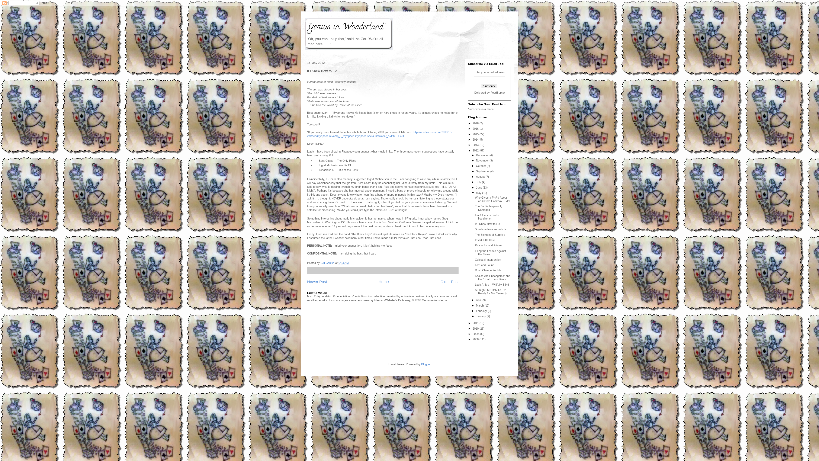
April (479, 300)
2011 (476, 323)
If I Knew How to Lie (487, 223)
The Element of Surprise (490, 234)
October (481, 165)
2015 (476, 134)
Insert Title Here (485, 240)
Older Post (449, 282)
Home (384, 282)
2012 (476, 150)
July (479, 182)
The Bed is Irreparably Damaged (488, 208)
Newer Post (317, 282)
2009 (476, 334)
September (483, 171)
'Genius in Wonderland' (345, 27)
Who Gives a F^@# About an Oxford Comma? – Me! (492, 199)
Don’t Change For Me (488, 270)
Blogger (425, 364)
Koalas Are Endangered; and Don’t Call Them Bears (492, 277)
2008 (476, 339)
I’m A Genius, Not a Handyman (487, 217)
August (481, 176)
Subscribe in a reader (481, 109)
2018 (476, 123)
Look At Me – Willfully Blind (492, 284)
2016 (476, 128)
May (479, 193)
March (480, 305)
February (482, 311)
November (482, 160)
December (482, 155)
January (481, 316)
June (479, 187)
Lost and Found (484, 265)
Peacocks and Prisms (488, 245)
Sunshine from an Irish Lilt (491, 229)
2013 (476, 145)
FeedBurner (498, 92)
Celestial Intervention (488, 259)
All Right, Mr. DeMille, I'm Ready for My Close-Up (491, 291)
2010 (476, 328)
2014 (476, 139)
